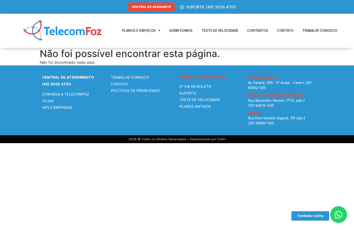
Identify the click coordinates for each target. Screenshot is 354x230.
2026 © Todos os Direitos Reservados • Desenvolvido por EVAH (177, 139)
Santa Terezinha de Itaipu (275, 95)
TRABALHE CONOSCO (319, 30)
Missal (255, 112)
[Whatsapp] (338, 214)
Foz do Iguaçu (262, 77)
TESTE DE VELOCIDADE (219, 30)
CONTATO (285, 30)
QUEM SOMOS (180, 30)
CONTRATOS (257, 30)
